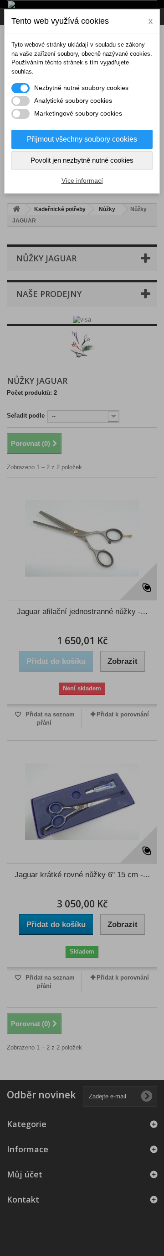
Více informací (82, 180)
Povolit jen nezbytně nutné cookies (82, 160)
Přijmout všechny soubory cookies (82, 139)
